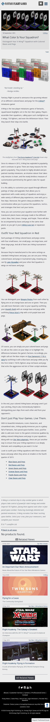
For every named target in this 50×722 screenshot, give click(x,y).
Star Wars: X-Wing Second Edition (38, 606)
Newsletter (25, 700)
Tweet (47, 52)
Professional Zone (38, 693)
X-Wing (45, 33)
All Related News (25, 677)
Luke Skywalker (13, 262)
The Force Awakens (28, 157)
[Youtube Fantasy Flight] (28, 687)
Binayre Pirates (27, 299)
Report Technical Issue (40, 720)
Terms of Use (23, 699)
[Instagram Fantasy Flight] (25, 687)
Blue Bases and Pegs (16, 462)
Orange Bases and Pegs (17, 471)
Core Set (27, 225)
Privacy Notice (6, 699)
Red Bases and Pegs (16, 465)
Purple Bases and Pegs (17, 475)
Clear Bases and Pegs (17, 478)
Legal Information (33, 699)
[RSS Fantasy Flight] (31, 687)
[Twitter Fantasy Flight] (22, 687)
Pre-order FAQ (43, 699)
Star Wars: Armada (42, 544)
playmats (21, 439)
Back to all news (10, 530)
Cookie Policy (14, 699)
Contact (25, 695)
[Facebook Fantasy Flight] (19, 687)
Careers (27, 693)
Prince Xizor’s (14, 312)
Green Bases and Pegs (17, 468)
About (6, 693)
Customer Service (16, 693)
